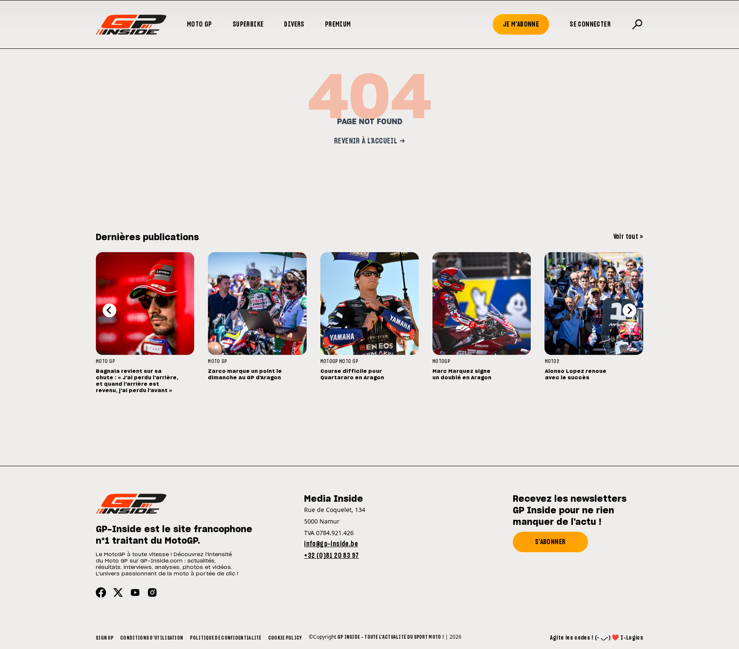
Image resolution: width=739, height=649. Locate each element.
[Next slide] (629, 310)
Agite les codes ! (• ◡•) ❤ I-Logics (596, 638)
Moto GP (199, 24)
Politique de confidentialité (225, 637)
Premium (338, 24)
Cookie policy (285, 637)
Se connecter (590, 24)
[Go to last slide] (109, 310)
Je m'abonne (521, 24)
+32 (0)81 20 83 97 (331, 555)
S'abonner (550, 542)
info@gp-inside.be (331, 544)
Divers (294, 24)
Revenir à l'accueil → (369, 141)
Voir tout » (628, 236)
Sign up (104, 637)
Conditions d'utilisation (151, 637)
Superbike (248, 24)
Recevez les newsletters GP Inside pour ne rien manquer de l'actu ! (570, 511)
